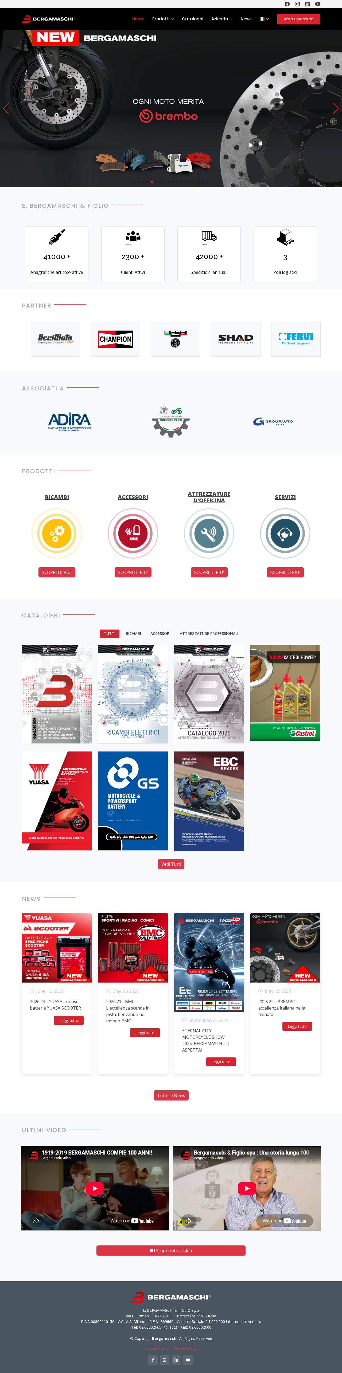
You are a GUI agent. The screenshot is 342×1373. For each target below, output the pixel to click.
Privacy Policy (185, 1348)
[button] (6, 108)
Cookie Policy (156, 1348)
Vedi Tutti (171, 864)
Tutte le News (171, 1095)
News (246, 19)
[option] (51, 339)
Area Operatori (298, 19)
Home (138, 19)
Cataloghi (192, 19)
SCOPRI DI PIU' (57, 572)
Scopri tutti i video (173, 1250)
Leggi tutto (68, 1020)
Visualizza (38, 734)
